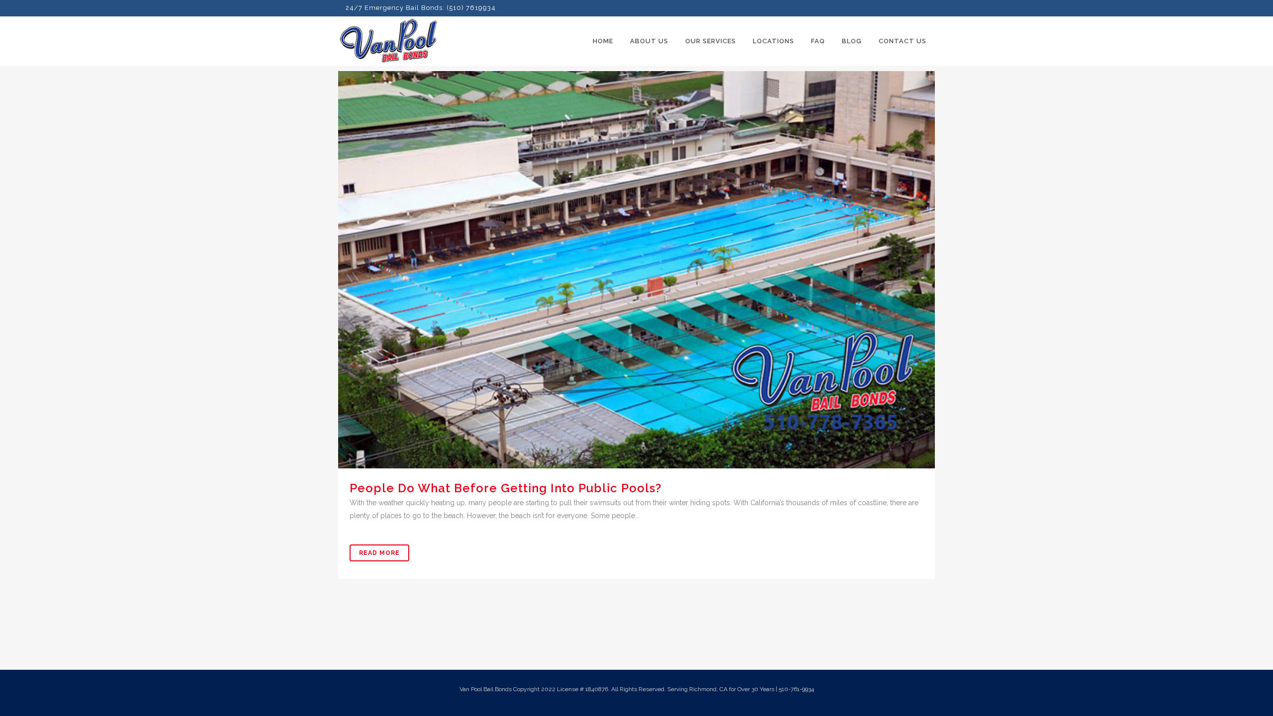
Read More (379, 552)
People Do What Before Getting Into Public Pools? (506, 488)
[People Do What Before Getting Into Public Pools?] (636, 269)
